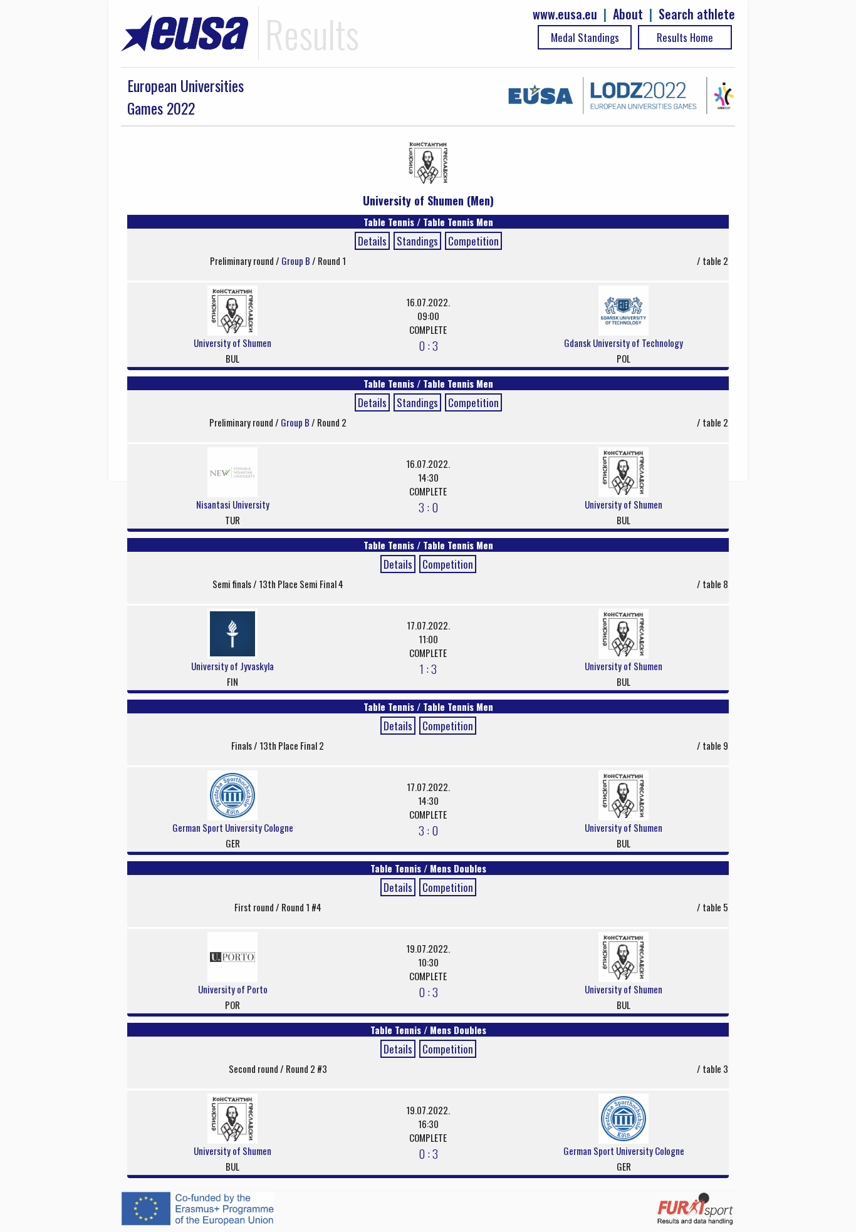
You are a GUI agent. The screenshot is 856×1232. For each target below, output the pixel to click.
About (628, 14)
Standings (417, 241)
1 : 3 (428, 668)
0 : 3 (428, 345)
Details (372, 241)
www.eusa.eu (565, 14)
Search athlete (697, 14)
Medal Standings (585, 37)
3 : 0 (428, 506)
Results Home (685, 37)
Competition (473, 241)
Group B (296, 260)
